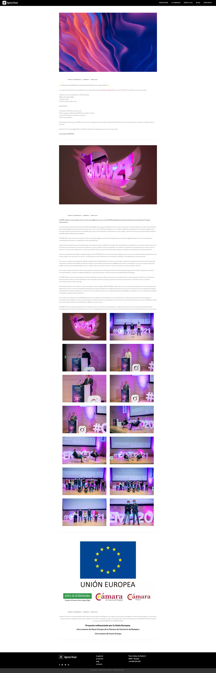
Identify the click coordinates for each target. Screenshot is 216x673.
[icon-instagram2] (62, 665)
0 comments (86, 79)
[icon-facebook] (59, 665)
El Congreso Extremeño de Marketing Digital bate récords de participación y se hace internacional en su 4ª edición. (111, 210)
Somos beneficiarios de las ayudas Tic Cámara (93, 608)
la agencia (99, 656)
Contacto (208, 3)
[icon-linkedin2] (68, 665)
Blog (198, 3)
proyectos (99, 659)
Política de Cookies (118, 670)
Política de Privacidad (105, 670)
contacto (99, 664)
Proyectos (163, 3)
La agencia (175, 3)
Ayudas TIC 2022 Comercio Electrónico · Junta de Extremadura (102, 76)
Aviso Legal (93, 670)
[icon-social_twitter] (66, 665)
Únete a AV (188, 3)
